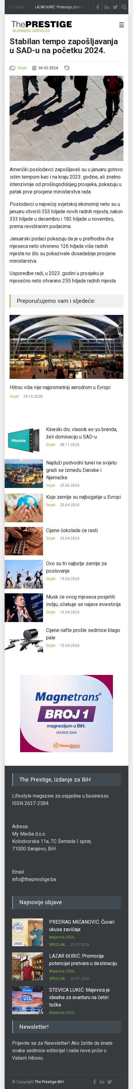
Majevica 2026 (61, 937)
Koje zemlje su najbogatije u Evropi (83, 497)
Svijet (22, 68)
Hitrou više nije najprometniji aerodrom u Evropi (60, 387)
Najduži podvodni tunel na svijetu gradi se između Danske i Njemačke (81, 470)
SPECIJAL (57, 945)
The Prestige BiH (49, 1081)
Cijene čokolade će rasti (72, 530)
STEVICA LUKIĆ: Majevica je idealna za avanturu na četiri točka (79, 997)
